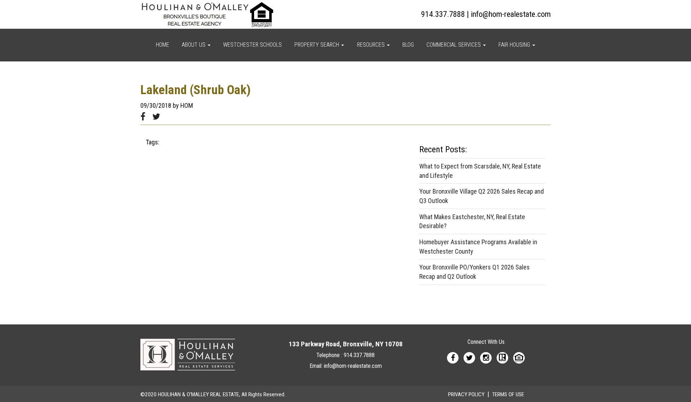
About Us (194, 44)
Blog (408, 44)
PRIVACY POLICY (466, 394)
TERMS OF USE (508, 394)
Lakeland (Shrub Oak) (195, 90)
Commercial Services (454, 44)
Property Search (317, 44)
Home (162, 44)
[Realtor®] (502, 357)
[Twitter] (469, 357)
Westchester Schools (252, 44)
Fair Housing (515, 44)
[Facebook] (453, 357)
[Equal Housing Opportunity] (519, 357)
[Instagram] (486, 357)
